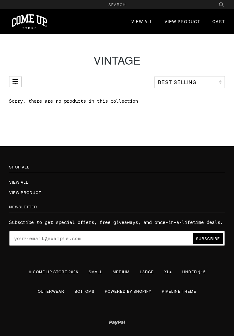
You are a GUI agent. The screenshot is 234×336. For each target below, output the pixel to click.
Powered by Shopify (128, 291)
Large (147, 271)
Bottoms (84, 291)
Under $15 (194, 271)
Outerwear (51, 291)
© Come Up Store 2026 (53, 271)
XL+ (168, 271)
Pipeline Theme (179, 291)
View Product (182, 21)
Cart (218, 21)
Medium (121, 271)
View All (141, 21)
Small (95, 271)
